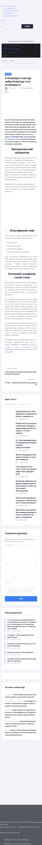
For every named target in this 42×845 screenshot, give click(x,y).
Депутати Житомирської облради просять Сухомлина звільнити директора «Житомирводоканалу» (20, 732)
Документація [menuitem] (10, 8)
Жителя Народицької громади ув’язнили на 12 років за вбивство (26, 457)
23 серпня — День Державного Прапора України (20, 636)
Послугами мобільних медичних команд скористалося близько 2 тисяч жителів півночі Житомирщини (26, 486)
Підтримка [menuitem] (8, 13)
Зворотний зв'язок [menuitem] (11, 16)
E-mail (7, 573)
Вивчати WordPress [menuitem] (12, 11)
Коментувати (9, 545)
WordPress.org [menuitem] (10, 6)
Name (7, 565)
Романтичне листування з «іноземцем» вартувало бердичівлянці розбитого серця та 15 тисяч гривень (26, 428)
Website (7, 581)
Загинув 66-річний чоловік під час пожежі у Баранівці (21, 645)
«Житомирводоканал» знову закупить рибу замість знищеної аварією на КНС (20, 723)
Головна (4, 61)
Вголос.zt (13, 88)
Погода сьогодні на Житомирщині (20, 652)
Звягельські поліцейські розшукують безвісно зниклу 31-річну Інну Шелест (26, 500)
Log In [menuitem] (4, 20)
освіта (12, 61)
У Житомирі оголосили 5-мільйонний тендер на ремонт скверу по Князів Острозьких (21, 703)
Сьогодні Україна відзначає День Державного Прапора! (22, 660)
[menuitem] (22, 26)
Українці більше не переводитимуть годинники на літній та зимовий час (26, 413)
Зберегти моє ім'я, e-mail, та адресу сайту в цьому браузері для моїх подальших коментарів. (21, 591)
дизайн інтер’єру (14, 139)
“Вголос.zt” (36, 827)
